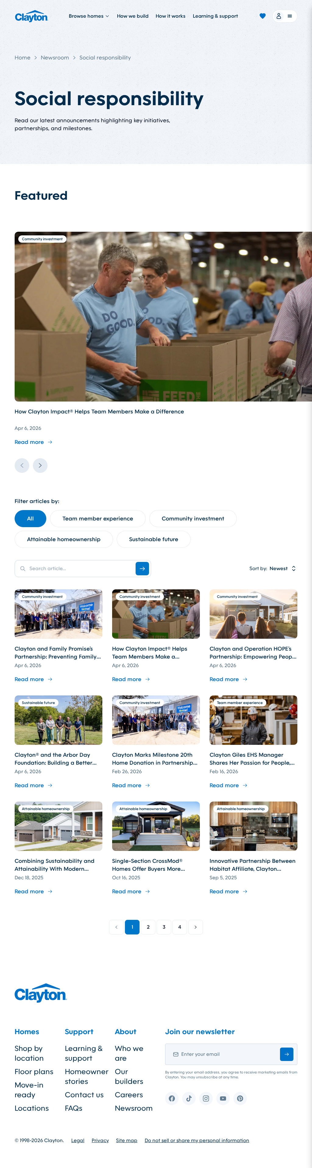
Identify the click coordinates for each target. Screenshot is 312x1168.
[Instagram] (206, 1098)
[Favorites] (263, 16)
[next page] (195, 927)
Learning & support (215, 16)
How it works (171, 16)
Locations (32, 1108)
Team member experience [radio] (97, 518)
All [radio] (30, 518)
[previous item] (22, 465)
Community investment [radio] (193, 518)
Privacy (100, 1141)
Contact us (84, 1095)
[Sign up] (286, 1054)
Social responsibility (105, 57)
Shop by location (29, 1053)
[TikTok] (189, 1098)
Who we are (129, 1053)
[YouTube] (223, 1098)
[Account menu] (284, 16)
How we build (132, 16)
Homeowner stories (85, 1076)
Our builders (129, 1076)
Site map (126, 1141)
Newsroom (55, 57)
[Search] (142, 568)
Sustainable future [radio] (153, 539)
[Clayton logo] (32, 16)
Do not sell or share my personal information (197, 1141)
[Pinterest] (240, 1098)
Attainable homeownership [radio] (64, 539)
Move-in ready (29, 1090)
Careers (129, 1095)
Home (22, 57)
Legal (77, 1141)
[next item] (40, 465)
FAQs (73, 1108)
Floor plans (34, 1072)
